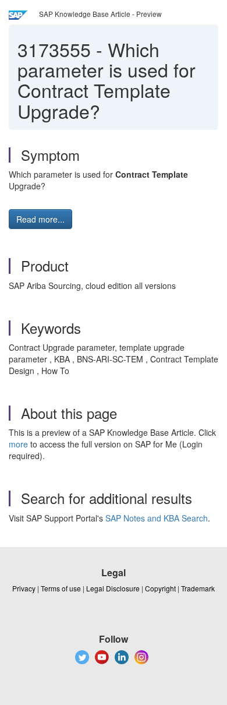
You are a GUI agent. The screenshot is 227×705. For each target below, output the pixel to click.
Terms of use (61, 588)
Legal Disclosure (113, 588)
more (18, 444)
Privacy (24, 588)
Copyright (160, 588)
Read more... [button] (40, 219)
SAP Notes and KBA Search (156, 518)
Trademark (198, 588)
